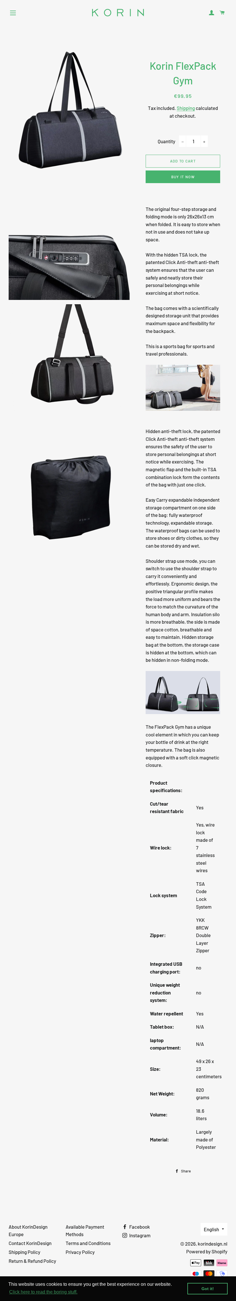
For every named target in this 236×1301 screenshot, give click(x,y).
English (211, 1229)
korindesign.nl (212, 1243)
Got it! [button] (207, 1288)
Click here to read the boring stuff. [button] (43, 1292)
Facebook (139, 1227)
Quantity (166, 141)
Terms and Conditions (88, 1243)
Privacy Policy (80, 1252)
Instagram (139, 1235)
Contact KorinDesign (30, 1243)
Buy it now (183, 176)
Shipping (186, 108)
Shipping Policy (24, 1252)
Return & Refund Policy (32, 1261)
